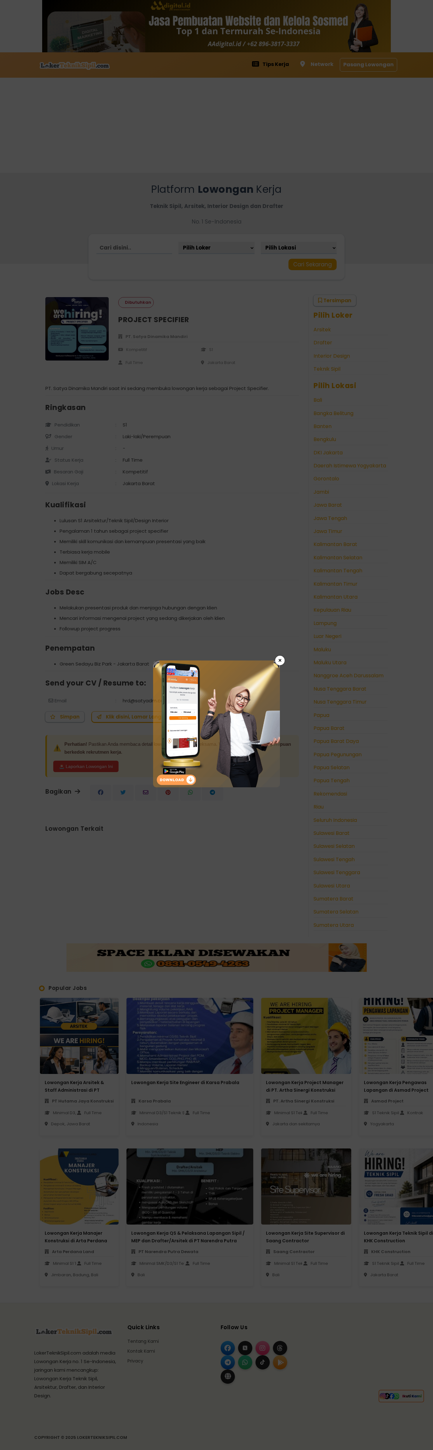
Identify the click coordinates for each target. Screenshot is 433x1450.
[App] (216, 785)
